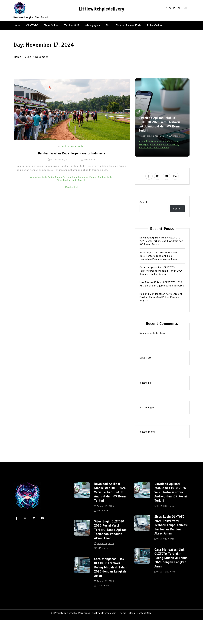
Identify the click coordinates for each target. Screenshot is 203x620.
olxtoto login (147, 407)
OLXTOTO (32, 25)
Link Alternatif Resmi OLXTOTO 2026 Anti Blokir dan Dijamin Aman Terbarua (162, 284)
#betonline (144, 141)
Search (144, 202)
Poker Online (154, 25)
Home (16, 25)
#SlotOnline (156, 144)
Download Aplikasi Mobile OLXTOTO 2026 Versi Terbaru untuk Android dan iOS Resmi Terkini (159, 124)
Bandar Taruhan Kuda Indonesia (72, 177)
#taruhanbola (146, 147)
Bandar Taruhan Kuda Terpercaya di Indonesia (71, 153)
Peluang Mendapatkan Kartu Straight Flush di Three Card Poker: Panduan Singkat (161, 297)
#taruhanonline (161, 147)
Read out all (71, 187)
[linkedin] (174, 8)
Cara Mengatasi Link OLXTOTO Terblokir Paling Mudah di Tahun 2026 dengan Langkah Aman (161, 270)
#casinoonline (158, 141)
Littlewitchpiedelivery (101, 9)
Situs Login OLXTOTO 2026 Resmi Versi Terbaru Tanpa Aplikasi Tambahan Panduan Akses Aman (159, 255)
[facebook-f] (166, 8)
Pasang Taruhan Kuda (100, 177)
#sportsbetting (171, 144)
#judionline (173, 141)
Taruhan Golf (71, 25)
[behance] (179, 8)
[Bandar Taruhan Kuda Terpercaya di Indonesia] (72, 109)
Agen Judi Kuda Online (42, 177)
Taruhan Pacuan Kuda (128, 25)
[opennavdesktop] (186, 8)
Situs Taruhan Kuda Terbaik (71, 180)
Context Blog (144, 613)
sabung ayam (92, 25)
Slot (108, 25)
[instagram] (170, 8)
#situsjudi (144, 144)
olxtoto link (146, 383)
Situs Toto (145, 358)
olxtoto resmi (147, 431)
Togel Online (51, 25)
